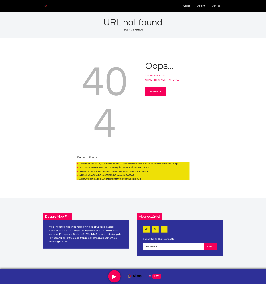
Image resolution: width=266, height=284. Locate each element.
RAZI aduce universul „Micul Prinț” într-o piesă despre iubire (114, 167)
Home (125, 30)
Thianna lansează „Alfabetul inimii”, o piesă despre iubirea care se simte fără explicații (128, 163)
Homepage (155, 91)
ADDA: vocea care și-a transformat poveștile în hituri (110, 179)
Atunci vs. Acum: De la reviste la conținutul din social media (114, 171)
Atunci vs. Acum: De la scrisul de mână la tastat (106, 175)
